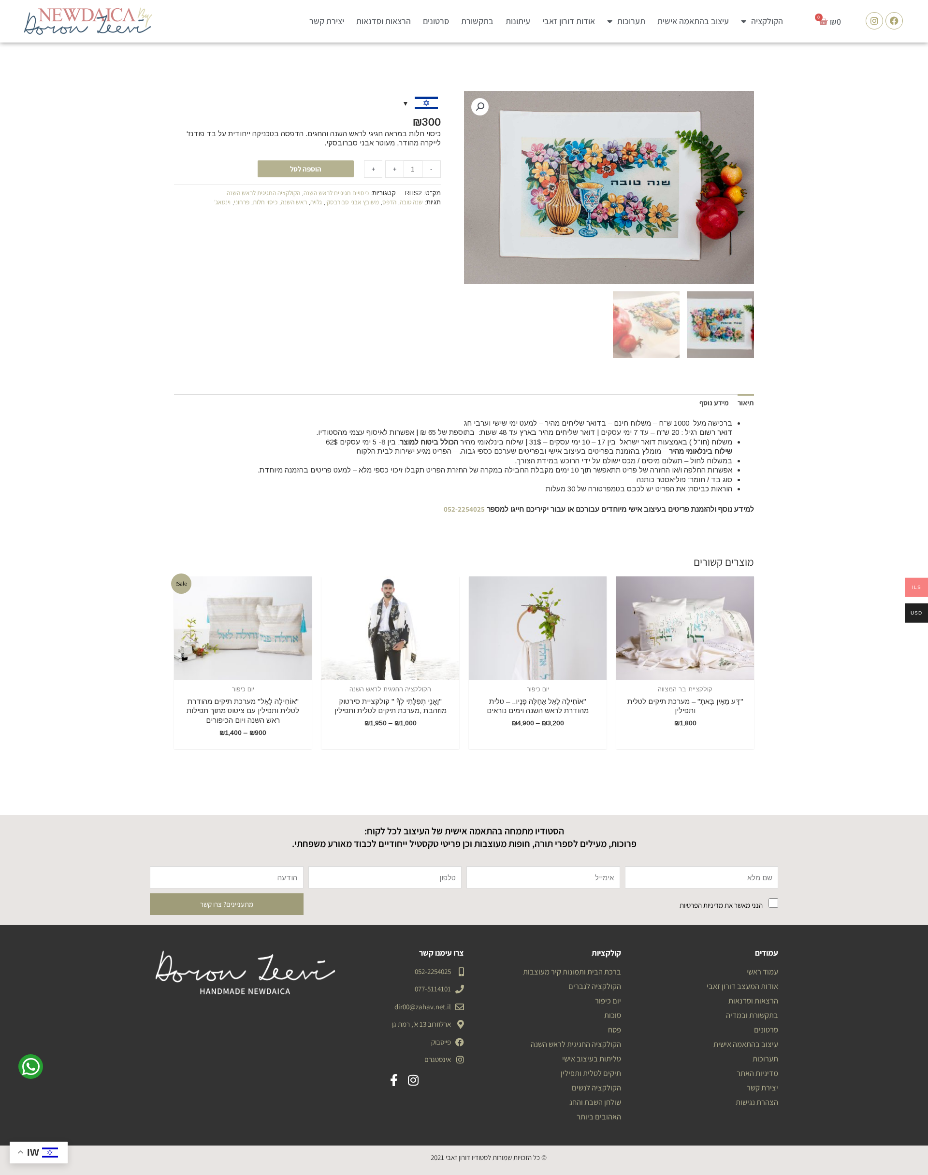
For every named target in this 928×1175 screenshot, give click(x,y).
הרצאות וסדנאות (383, 21)
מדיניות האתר (757, 1073)
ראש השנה (294, 202)
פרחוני (241, 202)
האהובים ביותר (599, 1116)
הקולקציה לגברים (594, 986)
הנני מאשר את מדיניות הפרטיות (721, 905)
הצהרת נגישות (757, 1102)
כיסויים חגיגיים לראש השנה (336, 192)
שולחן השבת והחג (595, 1102)
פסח (614, 1029)
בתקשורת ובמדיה (752, 1015)
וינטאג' (222, 202)
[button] (480, 106)
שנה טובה (411, 202)
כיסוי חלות (265, 202)
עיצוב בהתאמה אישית (693, 21)
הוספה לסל (305, 168)
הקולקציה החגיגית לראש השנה (263, 192)
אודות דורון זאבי (568, 21)
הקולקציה (767, 21)
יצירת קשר (326, 21)
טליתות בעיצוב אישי (591, 1058)
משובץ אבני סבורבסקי (352, 202)
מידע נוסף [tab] (714, 402)
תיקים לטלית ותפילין (591, 1073)
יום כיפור (608, 1000)
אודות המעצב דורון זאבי (742, 986)
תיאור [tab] (746, 402)
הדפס (389, 202)
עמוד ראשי (762, 971)
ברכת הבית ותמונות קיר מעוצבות (572, 971)
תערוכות (631, 21)
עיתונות (518, 21)
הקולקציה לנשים (596, 1087)
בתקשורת (477, 21)
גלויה (316, 202)
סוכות (612, 1015)
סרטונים (436, 21)
